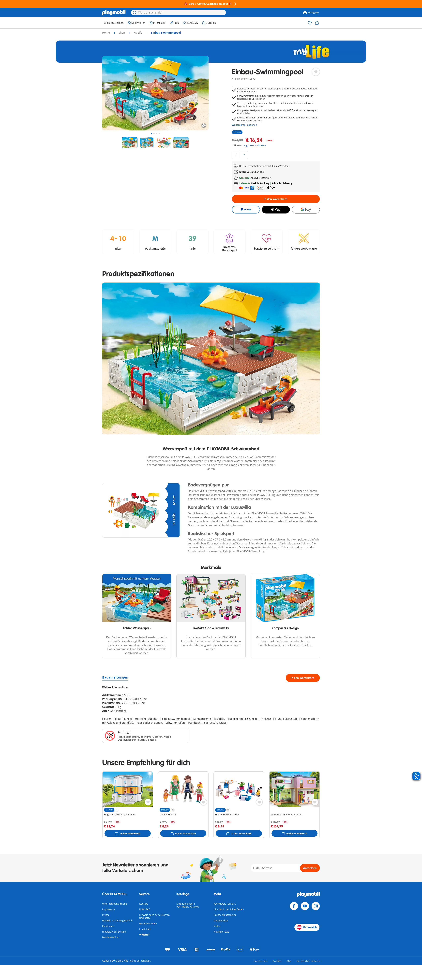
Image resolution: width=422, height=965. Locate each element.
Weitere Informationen (244, 124)
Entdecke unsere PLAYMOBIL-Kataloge (187, 905)
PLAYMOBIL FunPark (224, 903)
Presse (105, 914)
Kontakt (143, 903)
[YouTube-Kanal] (305, 906)
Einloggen (313, 12)
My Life (138, 32)
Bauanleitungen (115, 677)
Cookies (277, 961)
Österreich (310, 927)
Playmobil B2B (221, 931)
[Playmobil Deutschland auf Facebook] (294, 906)
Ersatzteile (145, 929)
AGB (288, 961)
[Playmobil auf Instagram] (316, 906)
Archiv (216, 926)
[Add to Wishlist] (316, 72)
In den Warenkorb (275, 199)
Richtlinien (108, 926)
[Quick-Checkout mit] (246, 209)
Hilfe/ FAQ (144, 909)
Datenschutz (261, 961)
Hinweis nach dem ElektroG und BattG (154, 916)
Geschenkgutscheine (224, 914)
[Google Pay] (306, 209)
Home (106, 32)
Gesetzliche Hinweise (308, 961)
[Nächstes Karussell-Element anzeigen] (200, 93)
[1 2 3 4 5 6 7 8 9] (276, 155)
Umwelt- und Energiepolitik (117, 920)
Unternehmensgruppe (114, 903)
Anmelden (310, 868)
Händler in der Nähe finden (228, 909)
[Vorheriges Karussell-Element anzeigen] (110, 93)
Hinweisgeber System (114, 931)
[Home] (114, 12)
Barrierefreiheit (110, 937)
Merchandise (220, 920)
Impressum (108, 909)
